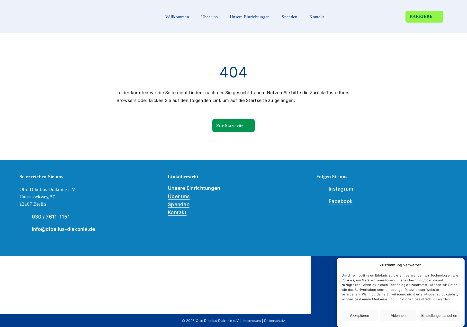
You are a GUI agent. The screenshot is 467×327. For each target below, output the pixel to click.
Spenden (178, 204)
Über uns (179, 196)
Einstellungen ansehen (439, 315)
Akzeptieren (359, 315)
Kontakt (177, 212)
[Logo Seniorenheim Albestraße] (233, 265)
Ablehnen (398, 315)
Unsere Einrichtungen (194, 188)
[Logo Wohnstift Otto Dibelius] (78, 265)
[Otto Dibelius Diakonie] (47, 5)
